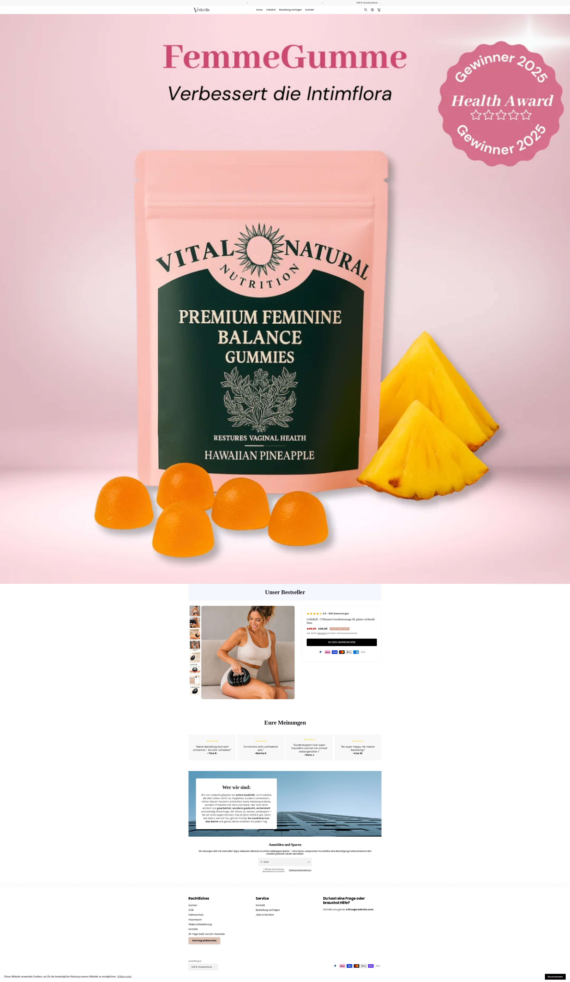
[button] (365, 10)
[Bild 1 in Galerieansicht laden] (195, 611)
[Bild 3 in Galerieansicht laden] (195, 634)
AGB (191, 910)
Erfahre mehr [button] (124, 976)
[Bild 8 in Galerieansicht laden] (195, 692)
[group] (285, 299)
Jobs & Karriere (265, 915)
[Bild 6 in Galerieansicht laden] (195, 669)
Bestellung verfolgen (268, 910)
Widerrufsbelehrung (200, 924)
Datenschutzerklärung (300, 870)
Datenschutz (196, 915)
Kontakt (193, 929)
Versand (321, 633)
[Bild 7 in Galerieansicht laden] (195, 680)
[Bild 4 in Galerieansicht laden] (195, 646)
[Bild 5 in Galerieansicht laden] (195, 657)
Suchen (193, 905)
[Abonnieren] (308, 862)
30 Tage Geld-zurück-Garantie (207, 934)
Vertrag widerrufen (204, 940)
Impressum (195, 919)
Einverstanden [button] (555, 976)
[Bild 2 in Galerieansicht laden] (195, 622)
